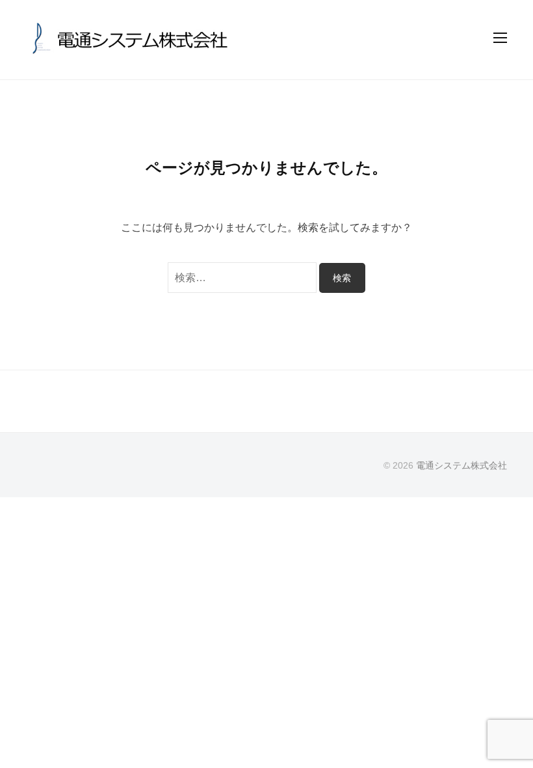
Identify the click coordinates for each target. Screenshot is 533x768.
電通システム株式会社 (461, 466)
